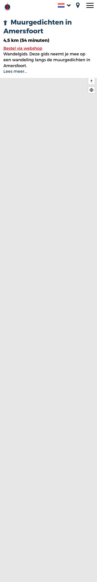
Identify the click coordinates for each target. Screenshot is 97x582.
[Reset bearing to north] (91, 81)
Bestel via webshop (22, 48)
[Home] (12, 6)
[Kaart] (77, 5)
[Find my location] (91, 90)
